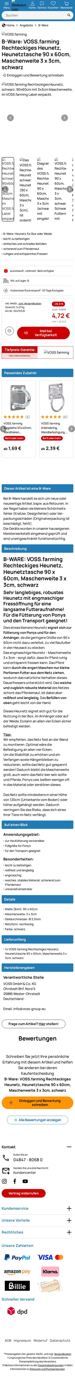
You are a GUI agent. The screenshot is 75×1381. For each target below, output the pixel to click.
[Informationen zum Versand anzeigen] (17, 1311)
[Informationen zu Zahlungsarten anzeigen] (37, 1271)
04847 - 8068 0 (28, 1159)
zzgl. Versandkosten (30, 303)
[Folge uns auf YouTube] (25, 1181)
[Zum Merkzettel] (9, 331)
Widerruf (40, 1340)
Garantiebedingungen (51, 1365)
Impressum (22, 1340)
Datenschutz (60, 1340)
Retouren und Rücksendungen (47, 1369)
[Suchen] (69, 15)
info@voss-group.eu (24, 1008)
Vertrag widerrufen (24, 1193)
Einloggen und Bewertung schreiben (35, 75)
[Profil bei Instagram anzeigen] (4, 1181)
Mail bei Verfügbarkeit (46, 333)
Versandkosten (62, 1354)
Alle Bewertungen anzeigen (40, 1120)
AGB (8, 1340)
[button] (37, 89)
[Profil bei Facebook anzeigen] (15, 1181)
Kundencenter (24, 1172)
